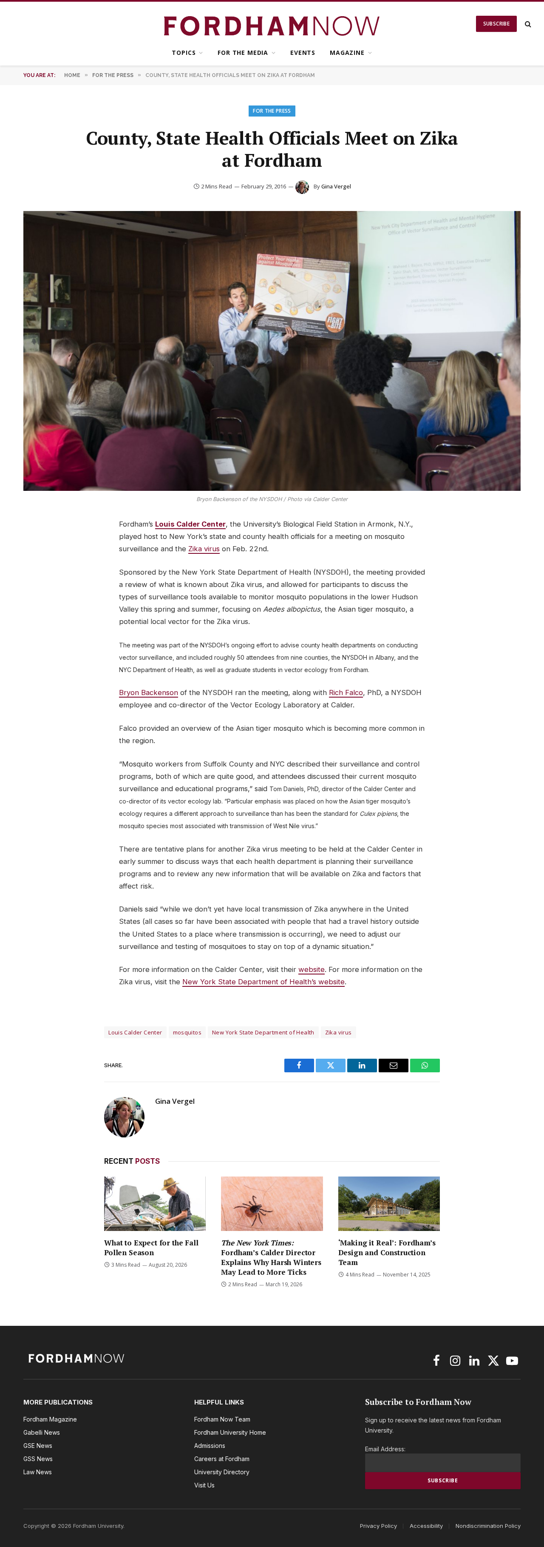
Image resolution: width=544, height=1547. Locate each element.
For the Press (272, 110)
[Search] (527, 24)
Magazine (347, 52)
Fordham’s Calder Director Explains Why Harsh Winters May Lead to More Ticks (271, 1257)
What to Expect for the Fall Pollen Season (151, 1247)
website (311, 969)
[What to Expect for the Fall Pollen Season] (155, 1204)
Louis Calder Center (190, 524)
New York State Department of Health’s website (263, 981)
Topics (184, 52)
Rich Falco (346, 692)
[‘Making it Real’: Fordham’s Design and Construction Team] (389, 1204)
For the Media (243, 52)
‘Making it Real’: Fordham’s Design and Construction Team (387, 1252)
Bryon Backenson (148, 692)
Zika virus (204, 548)
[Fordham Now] (272, 24)
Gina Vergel (336, 186)
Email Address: (385, 1449)
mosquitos (187, 1032)
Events (302, 52)
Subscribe (496, 23)
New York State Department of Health (263, 1032)
